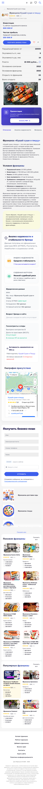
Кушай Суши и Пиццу (26, 354)
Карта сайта (21, 754)
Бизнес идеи (21, 747)
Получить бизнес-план (16, 42)
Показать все (21, 532)
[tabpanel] (21, 182)
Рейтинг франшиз (21, 740)
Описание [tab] (7, 130)
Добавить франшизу (21, 743)
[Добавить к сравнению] (38, 42)
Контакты (21, 750)
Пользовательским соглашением (15, 481)
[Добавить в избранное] (34, 42)
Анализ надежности (22, 130)
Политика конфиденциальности (21, 757)
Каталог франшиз (21, 736)
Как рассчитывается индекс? (25, 264)
